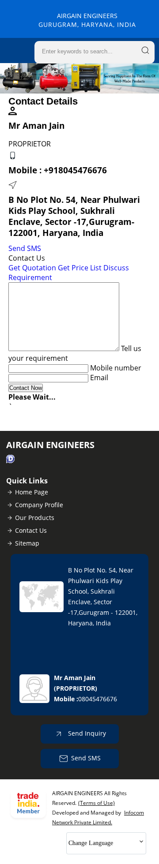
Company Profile (39, 505)
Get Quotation (32, 268)
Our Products (34, 517)
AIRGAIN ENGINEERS (87, 20)
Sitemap (27, 543)
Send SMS (24, 248)
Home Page (31, 492)
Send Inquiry (86, 733)
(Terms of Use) (96, 803)
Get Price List (80, 268)
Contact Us (31, 530)
